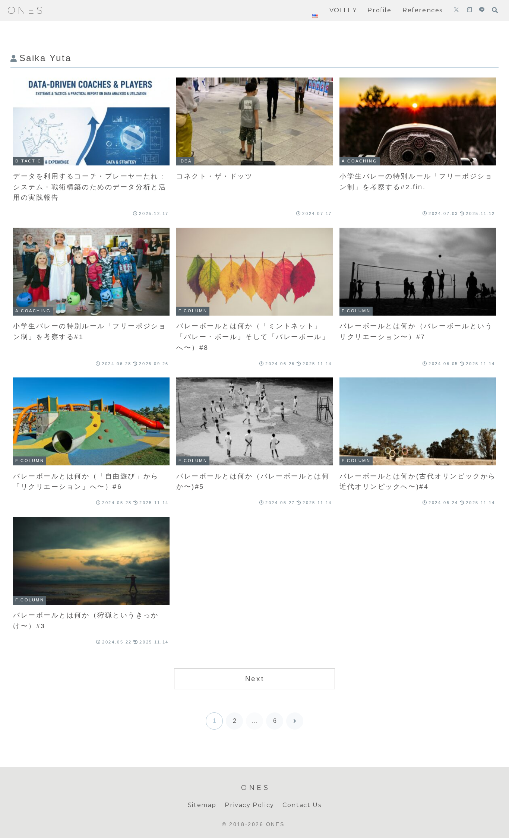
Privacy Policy (249, 805)
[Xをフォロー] (456, 10)
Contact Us (301, 805)
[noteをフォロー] (469, 10)
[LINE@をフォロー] (482, 10)
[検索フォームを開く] (495, 10)
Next (254, 679)
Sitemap (202, 805)
